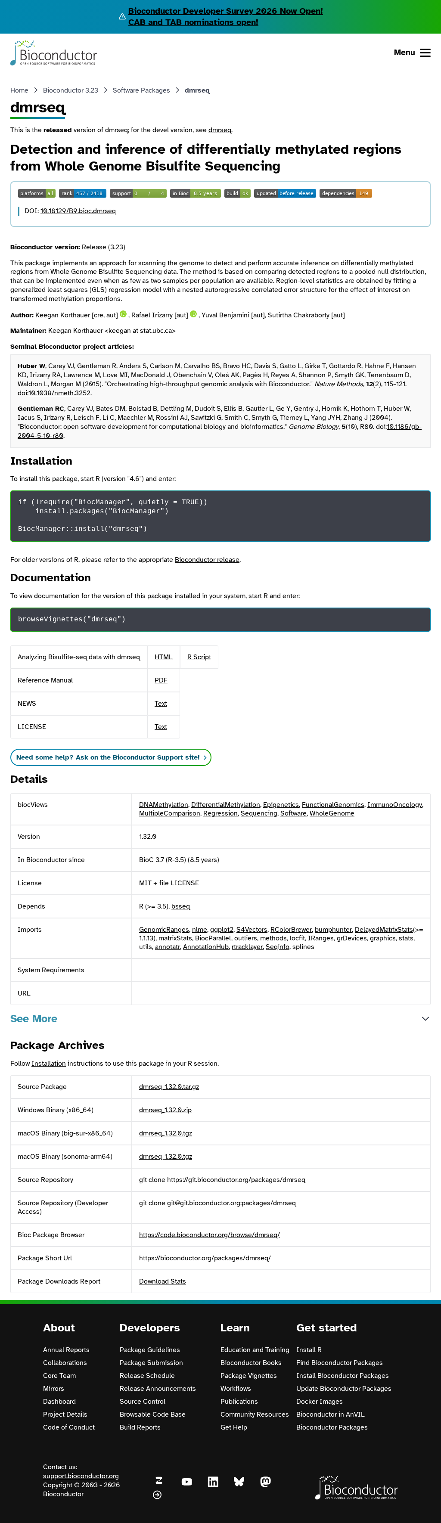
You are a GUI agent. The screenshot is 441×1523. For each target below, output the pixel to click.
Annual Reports (66, 1350)
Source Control (142, 1401)
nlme (199, 929)
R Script (199, 657)
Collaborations (65, 1363)
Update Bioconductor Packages (343, 1388)
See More (33, 1018)
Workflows (235, 1388)
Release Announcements (158, 1388)
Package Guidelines (150, 1350)
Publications (239, 1401)
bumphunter (333, 929)
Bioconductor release (207, 559)
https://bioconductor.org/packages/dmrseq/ (205, 1258)
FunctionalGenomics (333, 804)
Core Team (59, 1375)
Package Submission (151, 1363)
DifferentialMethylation (225, 804)
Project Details (65, 1414)
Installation (48, 1063)
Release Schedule (147, 1375)
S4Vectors (251, 929)
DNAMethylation (163, 804)
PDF (161, 680)
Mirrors (53, 1388)
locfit (297, 938)
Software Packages (141, 90)
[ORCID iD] (123, 313)
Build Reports (140, 1427)
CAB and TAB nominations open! (193, 22)
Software (293, 813)
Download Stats (162, 1281)
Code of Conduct (69, 1427)
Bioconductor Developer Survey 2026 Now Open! (225, 11)
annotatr (167, 947)
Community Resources (254, 1414)
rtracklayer (247, 947)
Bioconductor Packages (332, 1427)
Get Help (233, 1427)
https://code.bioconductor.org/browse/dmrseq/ (209, 1235)
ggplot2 (221, 929)
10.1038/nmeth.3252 (59, 393)
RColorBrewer (291, 929)
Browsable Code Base (153, 1414)
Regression (220, 813)
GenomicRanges (164, 929)
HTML (164, 657)
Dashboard (59, 1401)
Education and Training (254, 1350)
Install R (309, 1350)
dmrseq (219, 130)
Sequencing (259, 813)
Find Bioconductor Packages (339, 1363)
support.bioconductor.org (81, 1476)
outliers (245, 938)
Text (161, 703)
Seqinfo (277, 947)
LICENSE (185, 883)
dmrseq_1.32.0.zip (165, 1110)
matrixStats (175, 938)
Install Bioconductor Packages (342, 1375)
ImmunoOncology (394, 804)
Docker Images (319, 1401)
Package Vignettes (248, 1375)
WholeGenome (332, 813)
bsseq (180, 906)
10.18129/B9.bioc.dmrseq (78, 211)
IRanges (321, 938)
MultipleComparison (169, 813)
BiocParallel (213, 938)
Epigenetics (281, 804)
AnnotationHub (206, 947)
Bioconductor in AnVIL (330, 1414)
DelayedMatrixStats (384, 929)
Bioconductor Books (251, 1363)
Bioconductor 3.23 (70, 90)
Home (19, 90)
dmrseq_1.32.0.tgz (165, 1133)
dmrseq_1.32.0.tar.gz (169, 1087)
